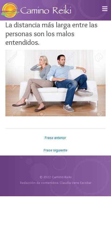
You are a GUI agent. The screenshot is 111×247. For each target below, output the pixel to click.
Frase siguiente (55, 150)
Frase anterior (55, 138)
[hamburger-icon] (105, 9)
